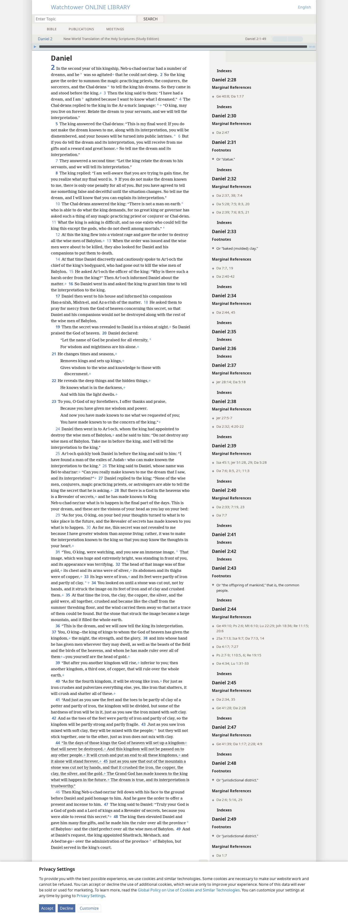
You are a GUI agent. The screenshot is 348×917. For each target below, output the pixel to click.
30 (88, 527)
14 (58, 259)
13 (109, 240)
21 (54, 353)
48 (116, 816)
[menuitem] (311, 18)
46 (58, 792)
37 (54, 632)
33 (86, 576)
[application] (174, 46)
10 (58, 203)
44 (58, 742)
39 (58, 662)
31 (58, 552)
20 (104, 333)
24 (58, 429)
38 (145, 638)
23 (54, 401)
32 (118, 564)
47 (106, 804)
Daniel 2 (45, 38)
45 (105, 761)
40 (58, 681)
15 (71, 271)
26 (105, 465)
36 (58, 625)
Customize (89, 908)
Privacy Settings (91, 895)
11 (54, 222)
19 (58, 326)
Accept (47, 908)
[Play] (35, 47)
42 (54, 718)
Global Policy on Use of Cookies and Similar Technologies (189, 890)
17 (58, 296)
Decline (66, 908)
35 (68, 595)
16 (71, 283)
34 (94, 582)
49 (178, 829)
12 (58, 234)
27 (100, 478)
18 (146, 302)
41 (58, 699)
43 (143, 724)
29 (58, 515)
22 (54, 380)
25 (58, 453)
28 (117, 490)
